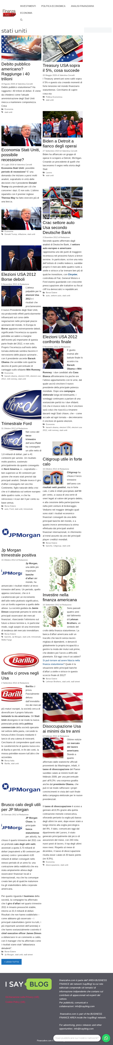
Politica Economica (53, 6)
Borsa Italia (9, 760)
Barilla (7, 763)
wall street (75, 681)
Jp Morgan (16, 637)
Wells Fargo (6, 640)
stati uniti (8, 112)
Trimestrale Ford (16, 423)
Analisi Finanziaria (82, 6)
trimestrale (28, 509)
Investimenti (28, 6)
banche (49, 546)
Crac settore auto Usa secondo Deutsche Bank (59, 227)
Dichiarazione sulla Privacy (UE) (22, 997)
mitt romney (12, 379)
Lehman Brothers (53, 681)
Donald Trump (11, 234)
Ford (12, 509)
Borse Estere (51, 292)
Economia (26, 13)
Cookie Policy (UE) (15, 1002)
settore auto (56, 295)
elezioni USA (23, 376)
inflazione (22, 234)
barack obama (11, 376)
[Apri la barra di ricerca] (21, 19)
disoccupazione (52, 865)
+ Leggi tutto (11, 962)
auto (48, 295)
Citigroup (57, 546)
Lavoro (49, 172)
